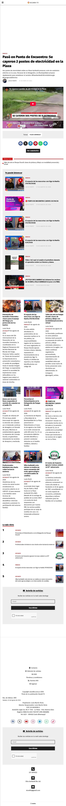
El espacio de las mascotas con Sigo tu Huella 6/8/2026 (42, 241)
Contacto (34, 668)
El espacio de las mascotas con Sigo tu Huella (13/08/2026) (42, 222)
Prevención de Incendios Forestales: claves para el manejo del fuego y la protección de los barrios (11, 320)
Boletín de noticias (34, 591)
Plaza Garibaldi (35, 134)
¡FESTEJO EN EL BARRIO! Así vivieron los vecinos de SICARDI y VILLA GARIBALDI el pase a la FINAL (42, 281)
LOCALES (5, 331)
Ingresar (34, 684)
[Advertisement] (33, 652)
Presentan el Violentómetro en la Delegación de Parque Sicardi (32, 402)
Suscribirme (33, 608)
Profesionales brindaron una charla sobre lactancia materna (10, 468)
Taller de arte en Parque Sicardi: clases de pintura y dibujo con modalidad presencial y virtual (31, 163)
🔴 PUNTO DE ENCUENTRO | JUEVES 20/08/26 (41, 201)
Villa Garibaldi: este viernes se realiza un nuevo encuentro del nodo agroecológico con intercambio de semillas (31, 470)
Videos (5, 53)
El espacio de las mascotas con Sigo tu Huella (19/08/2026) (42, 182)
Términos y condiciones (34, 677)
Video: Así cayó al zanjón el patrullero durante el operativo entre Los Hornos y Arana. (42, 261)
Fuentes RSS (33, 681)
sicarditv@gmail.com (33, 790)
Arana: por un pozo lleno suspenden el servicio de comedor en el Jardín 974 (11, 402)
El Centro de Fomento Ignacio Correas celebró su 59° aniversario (54, 465)
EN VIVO (34, 674)
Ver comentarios (33, 151)
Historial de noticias (34, 671)
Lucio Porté (12, 81)
